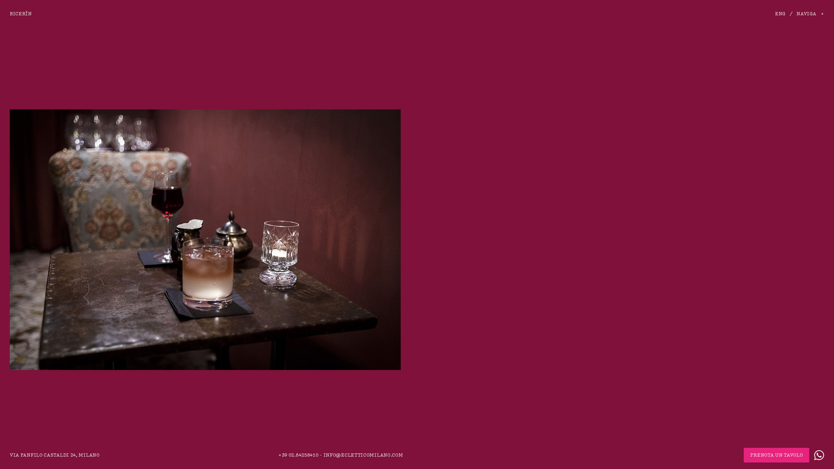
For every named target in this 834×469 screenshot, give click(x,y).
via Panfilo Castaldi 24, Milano (55, 455)
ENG (780, 13)
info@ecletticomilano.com (363, 455)
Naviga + (810, 13)
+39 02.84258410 (299, 455)
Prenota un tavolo (776, 455)
